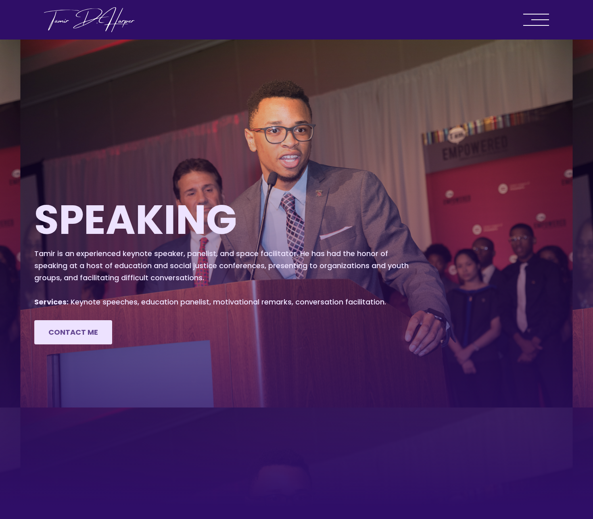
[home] (89, 19)
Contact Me (73, 332)
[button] (529, 20)
